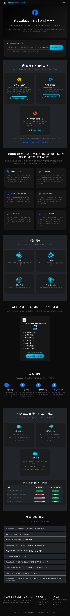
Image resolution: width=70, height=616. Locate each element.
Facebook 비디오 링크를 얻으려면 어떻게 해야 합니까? (25, 528)
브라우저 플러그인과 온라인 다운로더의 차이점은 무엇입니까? (26, 567)
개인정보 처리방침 (61, 600)
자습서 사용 (42, 600)
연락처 (57, 604)
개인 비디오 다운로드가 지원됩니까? (18, 534)
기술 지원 (41, 604)
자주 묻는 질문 (43, 602)
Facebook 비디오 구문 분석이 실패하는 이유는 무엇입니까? (26, 545)
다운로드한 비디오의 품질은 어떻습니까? (19, 540)
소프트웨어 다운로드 (36, 356)
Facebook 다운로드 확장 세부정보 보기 (34, 142)
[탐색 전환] (64, 2)
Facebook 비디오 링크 (17, 43)
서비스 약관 (58, 602)
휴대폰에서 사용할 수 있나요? (16, 556)
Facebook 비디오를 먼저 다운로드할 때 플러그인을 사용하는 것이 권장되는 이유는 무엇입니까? (33, 579)
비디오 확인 (57, 47)
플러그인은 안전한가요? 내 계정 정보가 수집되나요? (23, 573)
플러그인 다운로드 (20, 98)
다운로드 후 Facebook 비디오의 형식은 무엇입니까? (24, 551)
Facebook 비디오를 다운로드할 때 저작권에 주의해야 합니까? (27, 562)
